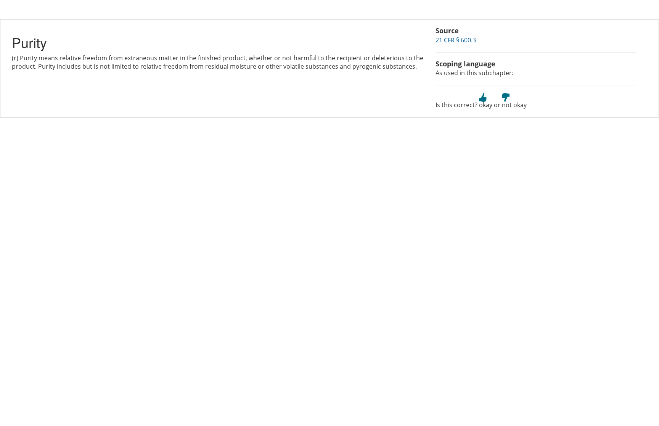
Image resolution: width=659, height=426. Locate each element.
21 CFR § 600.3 (456, 40)
